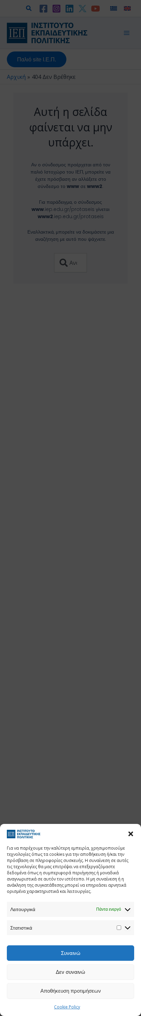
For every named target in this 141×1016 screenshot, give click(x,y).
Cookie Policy (67, 1007)
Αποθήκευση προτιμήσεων (70, 990)
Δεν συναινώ (70, 971)
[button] (130, 833)
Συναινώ (70, 952)
